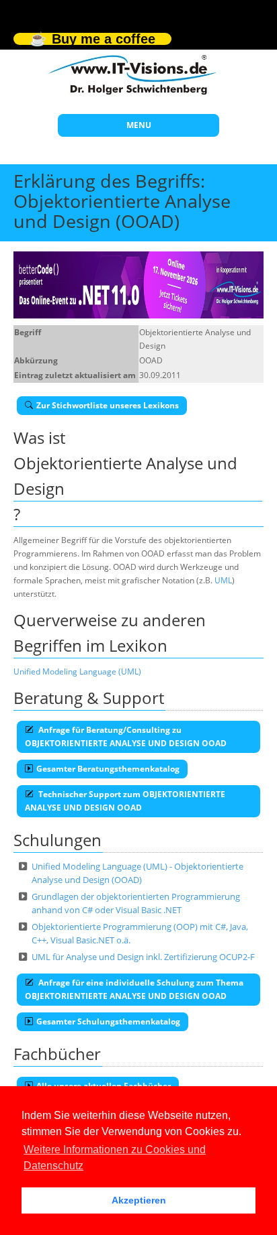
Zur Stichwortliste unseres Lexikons (107, 405)
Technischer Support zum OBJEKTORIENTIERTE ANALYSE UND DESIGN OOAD (125, 800)
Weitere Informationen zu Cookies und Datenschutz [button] (115, 1157)
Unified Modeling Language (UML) (77, 671)
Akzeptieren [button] (139, 1200)
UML (223, 580)
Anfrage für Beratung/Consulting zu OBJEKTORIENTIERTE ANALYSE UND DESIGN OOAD (126, 736)
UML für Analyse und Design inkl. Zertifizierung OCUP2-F (143, 957)
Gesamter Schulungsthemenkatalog (108, 1021)
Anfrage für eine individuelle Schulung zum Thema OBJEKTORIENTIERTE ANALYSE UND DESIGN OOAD (134, 989)
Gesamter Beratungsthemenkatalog (108, 768)
